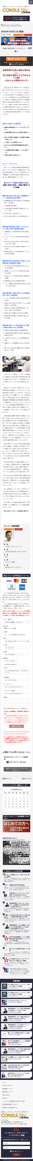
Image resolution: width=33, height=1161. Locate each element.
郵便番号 (5, 658)
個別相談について (7, 1089)
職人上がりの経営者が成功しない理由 (19, 949)
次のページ (26, 778)
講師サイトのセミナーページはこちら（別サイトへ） (17, 769)
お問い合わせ (6, 1095)
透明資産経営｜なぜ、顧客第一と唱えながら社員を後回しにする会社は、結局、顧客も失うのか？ (19, 926)
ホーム (4, 1082)
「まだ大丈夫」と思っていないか (18, 969)
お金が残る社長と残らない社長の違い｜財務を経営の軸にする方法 (19, 916)
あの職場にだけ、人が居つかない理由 (19, 875)
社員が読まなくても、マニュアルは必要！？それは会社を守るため (19, 894)
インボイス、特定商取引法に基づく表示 (13, 1101)
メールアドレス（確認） (9, 690)
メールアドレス (7, 684)
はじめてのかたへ (7, 1085)
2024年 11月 (16, 789)
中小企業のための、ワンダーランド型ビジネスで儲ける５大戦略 (19, 959)
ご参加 (5, 632)
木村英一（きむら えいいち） (13, 546)
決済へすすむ (16, 726)
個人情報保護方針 (10, 708)
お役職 (5, 651)
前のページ (7, 778)
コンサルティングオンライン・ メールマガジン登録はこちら (19, 18)
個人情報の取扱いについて (10, 1104)
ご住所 (5, 667)
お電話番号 (6, 677)
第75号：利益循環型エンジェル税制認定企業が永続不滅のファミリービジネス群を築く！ (19, 938)
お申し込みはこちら (17, 59)
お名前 (5, 645)
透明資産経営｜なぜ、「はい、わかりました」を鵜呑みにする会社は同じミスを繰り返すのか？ (19, 905)
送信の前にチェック (17, 1151)
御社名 (5, 638)
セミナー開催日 (7, 619)
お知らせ (4, 1098)
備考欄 (5, 697)
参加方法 (5, 626)
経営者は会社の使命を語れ (17, 885)
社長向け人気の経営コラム (10, 1107)
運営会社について (7, 1092)
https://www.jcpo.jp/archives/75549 (13, 840)
